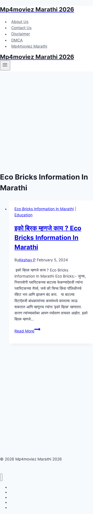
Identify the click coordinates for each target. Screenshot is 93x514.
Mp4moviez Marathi (29, 46)
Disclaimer (20, 34)
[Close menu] (1, 477)
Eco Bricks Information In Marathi (44, 209)
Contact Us (21, 28)
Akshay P (27, 260)
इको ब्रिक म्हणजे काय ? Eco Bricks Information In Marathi (47, 237)
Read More (27, 331)
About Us (19, 21)
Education (23, 215)
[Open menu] (5, 65)
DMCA (17, 40)
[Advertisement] (46, 120)
